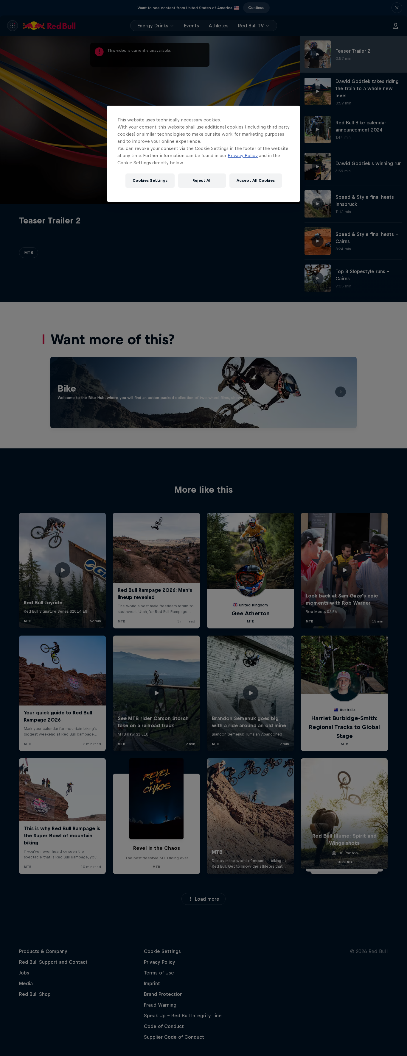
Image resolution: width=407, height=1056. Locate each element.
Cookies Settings (150, 180)
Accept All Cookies (256, 180)
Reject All (202, 180)
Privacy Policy (243, 155)
